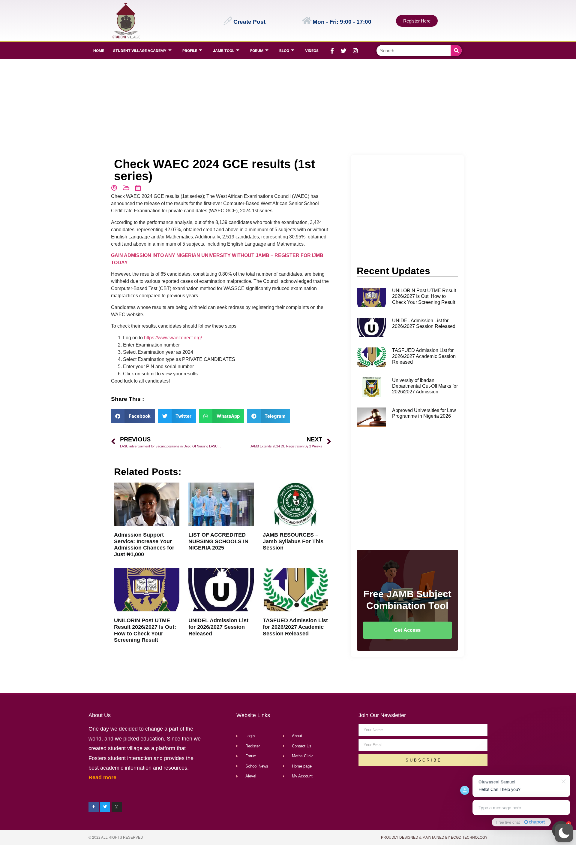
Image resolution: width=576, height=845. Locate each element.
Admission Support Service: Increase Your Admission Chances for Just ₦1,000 (144, 544)
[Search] (456, 50)
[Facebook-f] (332, 50)
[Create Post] (228, 21)
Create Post (249, 22)
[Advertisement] (286, 107)
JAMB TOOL (223, 50)
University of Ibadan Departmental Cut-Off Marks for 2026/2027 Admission (425, 386)
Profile (189, 50)
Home (98, 50)
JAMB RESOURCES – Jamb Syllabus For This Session (293, 541)
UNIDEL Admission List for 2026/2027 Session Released (218, 626)
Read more (102, 777)
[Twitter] (344, 50)
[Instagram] (355, 50)
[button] (564, 833)
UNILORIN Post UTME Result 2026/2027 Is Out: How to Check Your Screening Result (145, 630)
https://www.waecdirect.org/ (173, 337)
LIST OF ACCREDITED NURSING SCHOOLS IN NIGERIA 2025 (218, 541)
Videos (312, 50)
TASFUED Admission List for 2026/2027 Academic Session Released (295, 626)
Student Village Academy (139, 50)
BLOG (284, 50)
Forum (256, 50)
